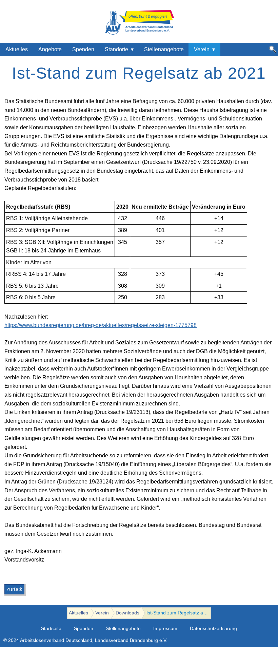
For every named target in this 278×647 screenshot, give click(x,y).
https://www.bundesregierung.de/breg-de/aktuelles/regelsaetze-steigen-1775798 (100, 325)
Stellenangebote (164, 49)
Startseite (51, 628)
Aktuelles (16, 49)
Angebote (50, 49)
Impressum (165, 628)
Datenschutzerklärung (213, 628)
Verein (202, 49)
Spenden (83, 49)
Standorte (116, 49)
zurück (14, 589)
